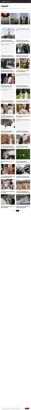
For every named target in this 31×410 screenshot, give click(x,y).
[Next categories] (29, 11)
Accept (27, 408)
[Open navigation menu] (28, 1)
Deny (23, 408)
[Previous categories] (28, 11)
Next (17, 210)
